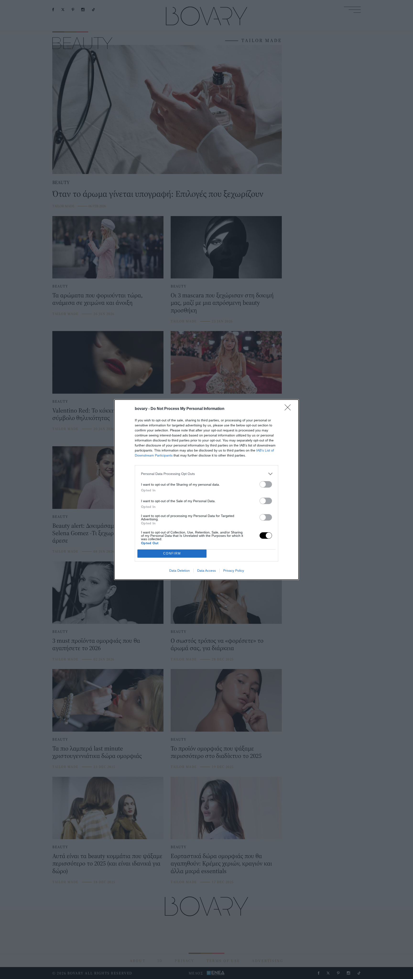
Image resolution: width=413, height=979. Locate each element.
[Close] (289, 408)
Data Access (206, 570)
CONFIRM (172, 553)
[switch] (266, 484)
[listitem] (206, 473)
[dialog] (206, 490)
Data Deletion (179, 570)
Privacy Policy (233, 570)
